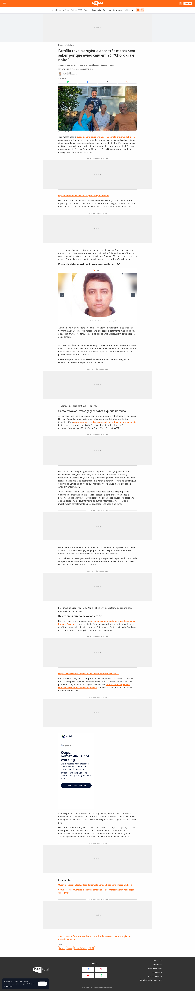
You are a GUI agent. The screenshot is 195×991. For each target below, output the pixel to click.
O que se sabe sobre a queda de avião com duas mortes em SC (88, 673)
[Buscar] (180, 3)
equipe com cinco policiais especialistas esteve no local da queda (104, 422)
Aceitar (42, 984)
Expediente (157, 964)
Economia (96, 10)
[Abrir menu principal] (4, 3)
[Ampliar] (134, 89)
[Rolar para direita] (132, 10)
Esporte (87, 10)
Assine (188, 3)
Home (60, 45)
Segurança (117, 10)
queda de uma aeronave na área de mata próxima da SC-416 (106, 137)
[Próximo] (133, 295)
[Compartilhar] (127, 82)
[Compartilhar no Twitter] (107, 82)
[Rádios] (142, 10)
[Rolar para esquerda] (52, 10)
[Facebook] (88, 969)
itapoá (69, 948)
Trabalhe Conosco (155, 976)
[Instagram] (101, 969)
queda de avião (80, 948)
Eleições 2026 (76, 10)
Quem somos (157, 960)
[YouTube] (88, 975)
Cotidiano (107, 10)
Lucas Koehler (67, 73)
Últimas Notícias (62, 10)
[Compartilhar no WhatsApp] (67, 82)
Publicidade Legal (155, 968)
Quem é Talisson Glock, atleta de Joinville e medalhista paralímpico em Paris (95, 884)
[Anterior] (62, 295)
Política (126, 10)
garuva (61, 948)
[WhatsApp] (101, 975)
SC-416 (91, 948)
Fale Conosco (157, 972)
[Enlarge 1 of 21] (134, 276)
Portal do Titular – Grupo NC (151, 980)
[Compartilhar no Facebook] (87, 82)
